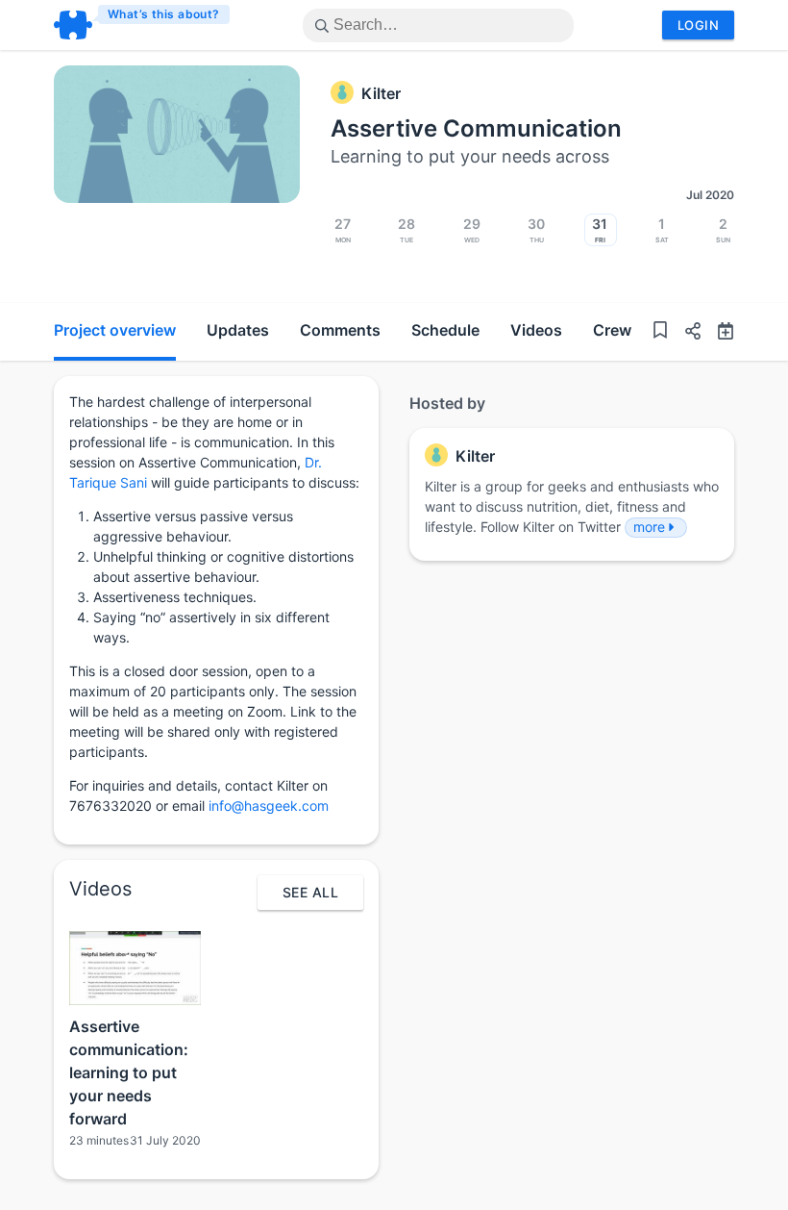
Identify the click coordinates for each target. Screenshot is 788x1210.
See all (310, 892)
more (649, 526)
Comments (340, 330)
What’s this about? (164, 14)
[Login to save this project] (660, 332)
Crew (612, 330)
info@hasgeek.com (269, 805)
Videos (536, 330)
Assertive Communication (476, 128)
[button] (685, 333)
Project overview (115, 330)
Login (698, 25)
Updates (238, 330)
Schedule (445, 330)
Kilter (381, 93)
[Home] (143, 25)
